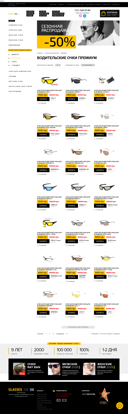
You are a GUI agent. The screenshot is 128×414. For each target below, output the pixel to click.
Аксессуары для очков (20, 86)
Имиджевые (14, 45)
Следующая (60, 333)
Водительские (58, 15)
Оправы (29, 15)
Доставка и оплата (93, 4)
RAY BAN (42, 11)
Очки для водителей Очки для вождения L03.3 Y (78, 305)
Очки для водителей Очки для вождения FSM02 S (78, 197)
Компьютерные (58, 13)
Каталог (61, 4)
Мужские (30, 13)
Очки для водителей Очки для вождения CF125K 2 (106, 91)
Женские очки (16, 35)
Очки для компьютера (20, 71)
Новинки (30, 11)
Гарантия (106, 4)
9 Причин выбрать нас (75, 4)
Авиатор (15, 54)
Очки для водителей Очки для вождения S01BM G (78, 91)
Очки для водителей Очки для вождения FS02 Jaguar (49, 126)
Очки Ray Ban (41, 396)
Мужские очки (16, 40)
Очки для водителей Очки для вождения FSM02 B (49, 197)
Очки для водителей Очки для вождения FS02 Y (49, 91)
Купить (43, 99)
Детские (43, 15)
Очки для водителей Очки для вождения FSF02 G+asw (106, 197)
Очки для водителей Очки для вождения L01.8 (106, 305)
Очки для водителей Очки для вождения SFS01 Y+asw (106, 269)
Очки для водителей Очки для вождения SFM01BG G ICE (49, 269)
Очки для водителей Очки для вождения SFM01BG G (49, 162)
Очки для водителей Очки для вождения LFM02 (106, 126)
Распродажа (15, 91)
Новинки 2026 (42, 394)
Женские (56, 11)
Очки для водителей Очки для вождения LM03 (106, 162)
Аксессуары (44, 13)
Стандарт (16, 65)
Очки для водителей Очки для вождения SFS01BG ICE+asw (78, 269)
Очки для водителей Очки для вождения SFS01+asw (106, 233)
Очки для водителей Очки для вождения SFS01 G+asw (78, 233)
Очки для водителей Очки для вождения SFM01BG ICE (78, 162)
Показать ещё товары (78, 327)
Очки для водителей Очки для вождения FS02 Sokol (78, 126)
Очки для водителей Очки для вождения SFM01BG (49, 305)
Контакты (116, 4)
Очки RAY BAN (15, 30)
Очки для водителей (19, 50)
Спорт (14, 62)
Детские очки (16, 81)
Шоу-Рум (53, 4)
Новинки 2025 (15, 25)
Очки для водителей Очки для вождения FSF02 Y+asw (49, 233)
